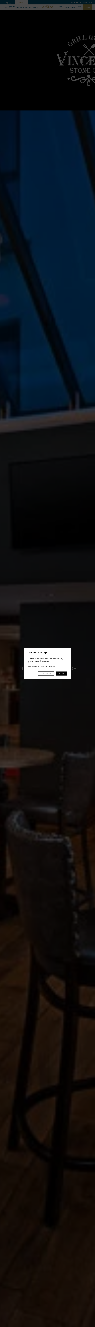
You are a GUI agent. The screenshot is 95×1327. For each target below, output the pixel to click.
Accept (61, 674)
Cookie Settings (46, 674)
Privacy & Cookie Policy (39, 666)
